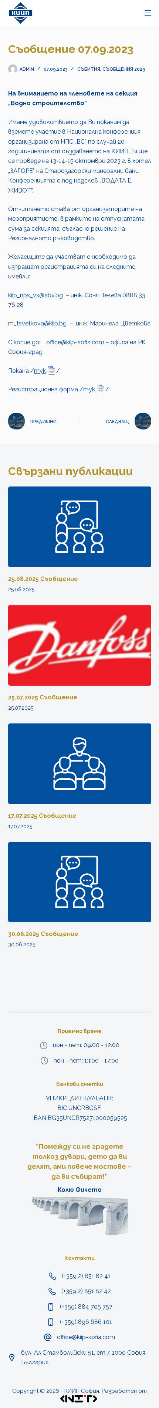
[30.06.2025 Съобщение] (79, 882)
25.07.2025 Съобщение (42, 697)
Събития (88, 69)
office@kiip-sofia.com (75, 342)
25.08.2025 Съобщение (43, 578)
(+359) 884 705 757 (86, 1306)
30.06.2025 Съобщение (43, 933)
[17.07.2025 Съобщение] (79, 763)
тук (40, 370)
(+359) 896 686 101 (86, 1321)
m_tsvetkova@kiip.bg (37, 323)
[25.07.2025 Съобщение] (79, 645)
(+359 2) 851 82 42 (86, 1291)
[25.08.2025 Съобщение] (79, 526)
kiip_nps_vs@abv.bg (35, 295)
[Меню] (148, 13)
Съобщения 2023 (123, 69)
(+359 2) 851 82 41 (86, 1276)
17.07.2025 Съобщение (42, 815)
